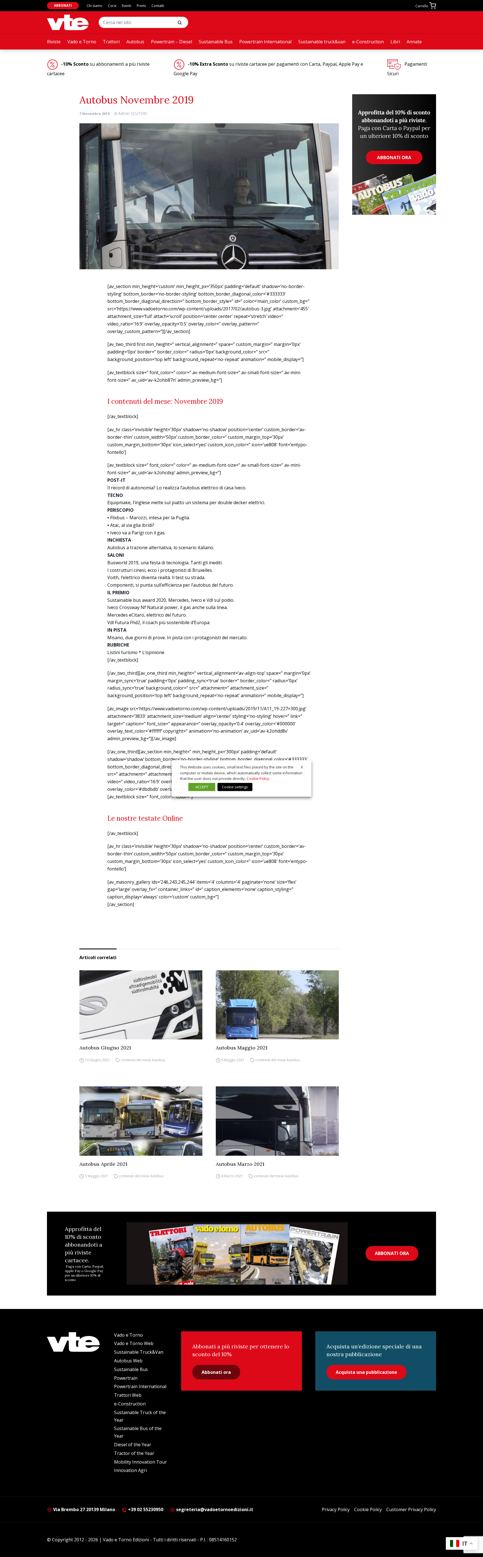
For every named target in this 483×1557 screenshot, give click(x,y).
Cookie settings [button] (235, 786)
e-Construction (368, 42)
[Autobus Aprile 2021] (140, 1121)
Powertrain (126, 1378)
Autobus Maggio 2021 (241, 1047)
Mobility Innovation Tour (140, 1462)
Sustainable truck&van (321, 42)
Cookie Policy (368, 1509)
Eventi (126, 5)
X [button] (302, 767)
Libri (395, 42)
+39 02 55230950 (145, 1509)
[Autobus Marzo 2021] (277, 1121)
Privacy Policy (336, 1509)
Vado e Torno (81, 42)
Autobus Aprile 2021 (103, 1164)
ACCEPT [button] (201, 786)
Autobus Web (128, 1361)
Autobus (135, 42)
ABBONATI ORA (392, 1253)
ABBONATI (63, 5)
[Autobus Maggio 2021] (277, 1005)
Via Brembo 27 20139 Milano (83, 1509)
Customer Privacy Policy (411, 1509)
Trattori (111, 42)
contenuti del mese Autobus (143, 1060)
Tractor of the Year (134, 1453)
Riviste (54, 42)
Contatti (157, 5)
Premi (141, 5)
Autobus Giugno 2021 (105, 1047)
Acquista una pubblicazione (366, 1372)
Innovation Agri (130, 1470)
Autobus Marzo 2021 (240, 1164)
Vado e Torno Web (133, 1343)
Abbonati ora (216, 1372)
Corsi (112, 5)
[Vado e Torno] (68, 22)
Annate (414, 42)
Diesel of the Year (132, 1445)
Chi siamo (94, 5)
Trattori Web (127, 1395)
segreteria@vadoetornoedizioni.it (214, 1509)
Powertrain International (265, 42)
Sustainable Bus (216, 42)
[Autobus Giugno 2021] (140, 1005)
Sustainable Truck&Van (138, 1352)
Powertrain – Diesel (171, 42)
